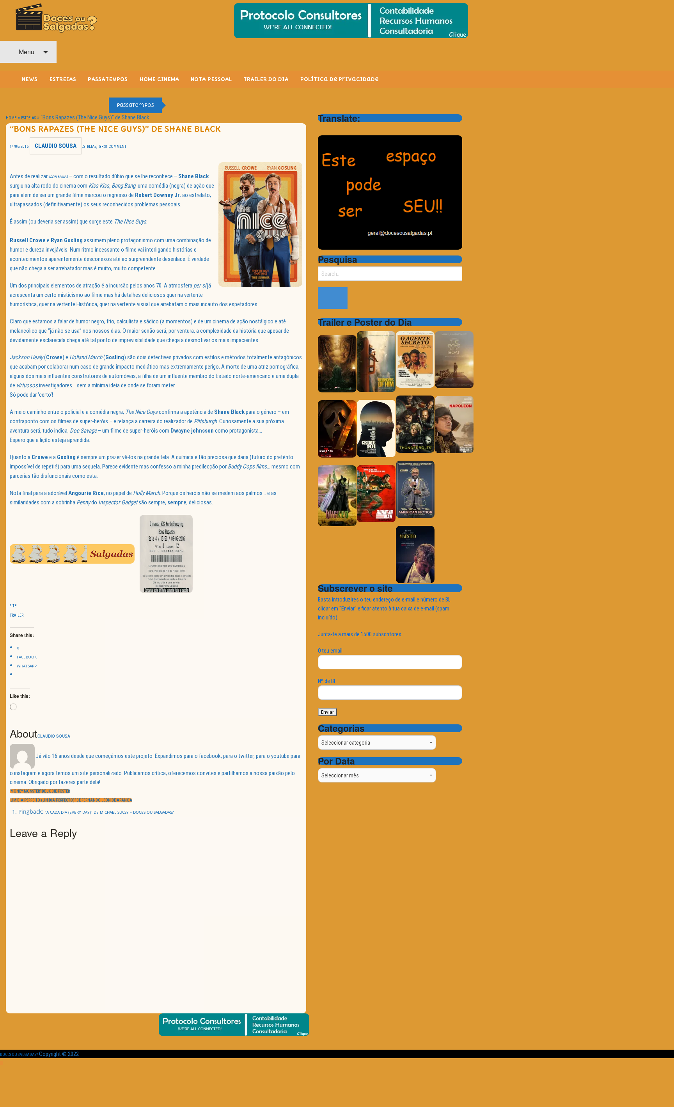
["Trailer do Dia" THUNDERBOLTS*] (415, 424)
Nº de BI (326, 681)
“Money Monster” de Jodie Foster (40, 791)
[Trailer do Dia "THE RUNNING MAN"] (376, 493)
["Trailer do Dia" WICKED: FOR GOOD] (337, 495)
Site (13, 606)
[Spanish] (353, 129)
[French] (343, 129)
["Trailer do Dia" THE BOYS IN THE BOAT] (454, 359)
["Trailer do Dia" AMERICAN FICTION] (415, 489)
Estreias (28, 118)
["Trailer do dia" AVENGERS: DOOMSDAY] (337, 363)
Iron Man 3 (58, 177)
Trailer (16, 615)
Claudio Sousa (55, 145)
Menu (25, 51)
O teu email (330, 651)
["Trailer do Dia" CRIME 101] (376, 428)
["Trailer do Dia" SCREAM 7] (337, 428)
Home (11, 118)
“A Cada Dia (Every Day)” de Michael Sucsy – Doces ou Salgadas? (109, 812)
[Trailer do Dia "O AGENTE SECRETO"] (415, 359)
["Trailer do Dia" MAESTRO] (415, 554)
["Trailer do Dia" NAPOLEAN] (454, 424)
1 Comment (116, 146)
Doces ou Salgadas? (19, 1054)
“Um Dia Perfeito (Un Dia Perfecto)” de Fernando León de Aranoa (71, 800)
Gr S (102, 146)
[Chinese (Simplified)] (322, 129)
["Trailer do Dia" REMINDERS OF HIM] (376, 361)
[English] (332, 129)
